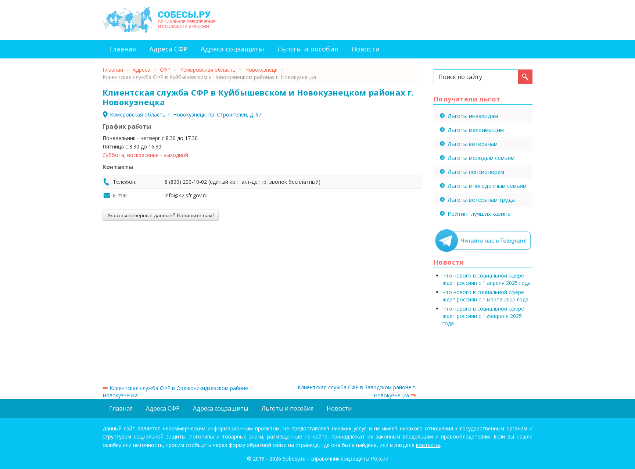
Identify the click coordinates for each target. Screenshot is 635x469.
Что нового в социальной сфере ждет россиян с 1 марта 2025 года (485, 296)
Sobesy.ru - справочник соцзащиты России (335, 458)
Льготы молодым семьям (481, 157)
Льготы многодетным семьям (487, 185)
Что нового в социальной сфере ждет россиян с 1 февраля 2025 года (483, 316)
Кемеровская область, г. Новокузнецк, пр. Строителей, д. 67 (185, 114)
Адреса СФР (168, 49)
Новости (365, 49)
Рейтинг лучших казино (479, 213)
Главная (122, 49)
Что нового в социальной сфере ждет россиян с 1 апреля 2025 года (486, 279)
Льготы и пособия (307, 49)
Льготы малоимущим (476, 129)
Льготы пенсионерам (476, 171)
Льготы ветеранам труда (481, 199)
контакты (428, 444)
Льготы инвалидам (473, 115)
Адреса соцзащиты (232, 49)
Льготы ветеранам (473, 143)
